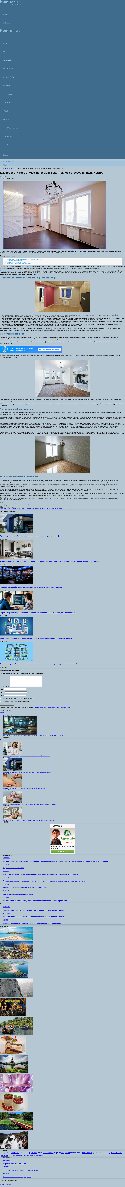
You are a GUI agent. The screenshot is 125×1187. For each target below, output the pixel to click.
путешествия (115, 1152)
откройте (57, 1153)
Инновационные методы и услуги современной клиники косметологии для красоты (29, 804)
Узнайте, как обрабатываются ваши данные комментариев (52, 707)
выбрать (15, 1152)
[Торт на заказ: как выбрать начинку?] (13, 1054)
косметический (11, 504)
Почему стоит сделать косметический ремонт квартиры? (24, 259)
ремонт (24, 504)
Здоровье (7, 60)
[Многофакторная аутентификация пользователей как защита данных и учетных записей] (16, 635)
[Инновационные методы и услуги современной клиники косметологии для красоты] (12, 803)
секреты (19, 1155)
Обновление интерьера (14, 260)
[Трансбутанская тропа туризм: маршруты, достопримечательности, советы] (16, 996)
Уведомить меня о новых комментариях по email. (17, 698)
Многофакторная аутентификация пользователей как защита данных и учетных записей (36, 638)
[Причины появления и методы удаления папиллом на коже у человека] (12, 786)
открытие (65, 1152)
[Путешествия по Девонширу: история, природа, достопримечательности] (14, 977)
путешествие (106, 1153)
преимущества (75, 1153)
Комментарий (4, 686)
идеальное (26, 1153)
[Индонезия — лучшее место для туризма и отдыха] (14, 1073)
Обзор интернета (12, 128)
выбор (9, 1152)
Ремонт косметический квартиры (10, 271)
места (40, 1153)
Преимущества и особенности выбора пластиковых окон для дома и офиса (31, 536)
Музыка (9, 136)
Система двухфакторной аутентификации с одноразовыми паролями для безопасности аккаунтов (34, 735)
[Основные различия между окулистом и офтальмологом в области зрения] (12, 754)
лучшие (33, 1152)
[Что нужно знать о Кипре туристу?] (16, 940)
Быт (4, 51)
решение (10, 1155)
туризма (45, 1155)
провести (19, 504)
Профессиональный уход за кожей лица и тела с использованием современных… (29, 820)
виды (1, 1153)
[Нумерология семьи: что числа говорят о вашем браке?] (16, 1092)
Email (2, 692)
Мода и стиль (8, 77)
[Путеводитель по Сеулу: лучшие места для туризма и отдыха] (16, 1130)
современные (32, 1155)
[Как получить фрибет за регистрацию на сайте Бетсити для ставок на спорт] (16, 584)
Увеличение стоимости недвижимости (19, 263)
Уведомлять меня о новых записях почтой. (15, 701)
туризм (40, 1156)
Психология (8, 68)
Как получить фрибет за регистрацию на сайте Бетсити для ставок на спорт (31, 587)
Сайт (1, 695)
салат (15, 1156)
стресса (29, 504)
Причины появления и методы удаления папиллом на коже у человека (25, 788)
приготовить (87, 1153)
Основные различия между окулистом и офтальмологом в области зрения (26, 756)
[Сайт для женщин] (10, 4)
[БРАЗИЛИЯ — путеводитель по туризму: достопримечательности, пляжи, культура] (14, 1149)
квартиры (3, 504)
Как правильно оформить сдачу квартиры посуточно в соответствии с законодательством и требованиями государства (49, 561)
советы (25, 1156)
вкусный (5, 1153)
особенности (48, 1153)
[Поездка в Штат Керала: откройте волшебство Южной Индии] (16, 1034)
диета (21, 1153)
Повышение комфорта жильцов (17, 262)
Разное (6, 119)
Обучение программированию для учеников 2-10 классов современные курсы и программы (38, 613)
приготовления (97, 1153)
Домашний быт (10, 168)
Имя (2, 689)
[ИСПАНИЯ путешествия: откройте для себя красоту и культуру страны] (16, 958)
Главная (2, 168)
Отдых (5, 111)
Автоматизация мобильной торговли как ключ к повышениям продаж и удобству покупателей (38, 664)
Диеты (9, 102)
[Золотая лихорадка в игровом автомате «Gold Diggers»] (13, 1015)
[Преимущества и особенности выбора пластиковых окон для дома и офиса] (16, 532)
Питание (6, 85)
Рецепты (9, 94)
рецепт (4, 1155)
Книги (8, 145)
